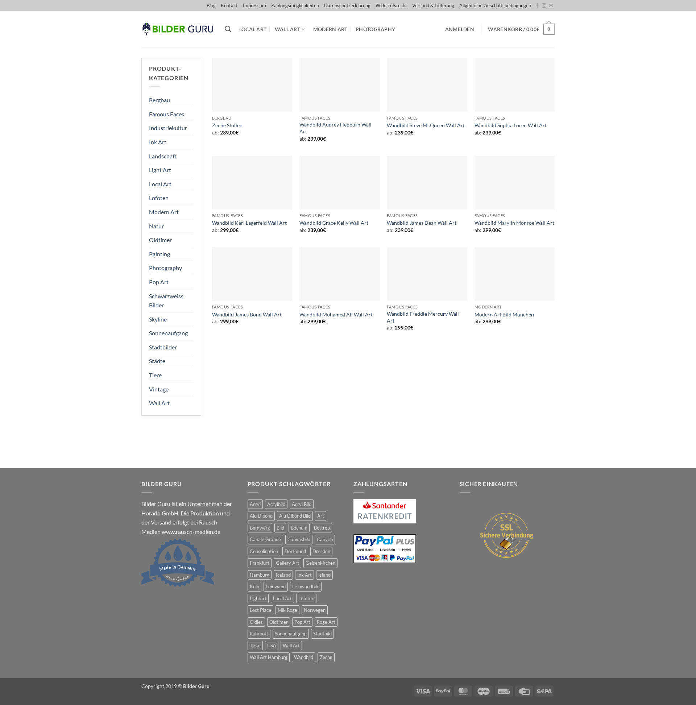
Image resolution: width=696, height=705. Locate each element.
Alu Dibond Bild (295, 516)
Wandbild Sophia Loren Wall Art (511, 125)
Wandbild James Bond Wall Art (247, 314)
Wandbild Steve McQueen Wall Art (426, 125)
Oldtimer (160, 239)
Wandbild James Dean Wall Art (421, 223)
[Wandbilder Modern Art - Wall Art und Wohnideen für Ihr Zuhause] (177, 29)
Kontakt (229, 5)
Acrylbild (276, 504)
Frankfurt (259, 563)
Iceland (283, 575)
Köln (254, 586)
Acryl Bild (301, 504)
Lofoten (159, 197)
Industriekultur (168, 127)
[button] (459, 29)
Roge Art (326, 622)
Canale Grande (265, 539)
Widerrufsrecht (391, 5)
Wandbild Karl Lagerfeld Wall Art (249, 223)
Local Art (253, 29)
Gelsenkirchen (320, 563)
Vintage (159, 389)
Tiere (155, 375)
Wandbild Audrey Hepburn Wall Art (335, 127)
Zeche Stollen (227, 125)
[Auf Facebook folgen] (537, 5)
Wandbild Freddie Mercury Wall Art (423, 317)
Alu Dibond (261, 516)
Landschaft (163, 156)
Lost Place (260, 610)
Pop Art (159, 281)
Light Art (160, 169)
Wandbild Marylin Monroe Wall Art (514, 223)
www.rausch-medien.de (191, 531)
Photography (375, 29)
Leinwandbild (305, 586)
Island (324, 575)
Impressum (254, 5)
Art (320, 516)
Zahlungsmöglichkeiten (295, 5)
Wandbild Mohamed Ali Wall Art (336, 314)
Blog (211, 5)
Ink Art (157, 141)
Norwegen (315, 610)
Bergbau (159, 99)
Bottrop (322, 528)
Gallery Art (287, 563)
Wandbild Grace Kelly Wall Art (333, 223)
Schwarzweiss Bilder (166, 301)
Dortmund (295, 551)
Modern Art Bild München (504, 314)
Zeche (326, 657)
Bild (280, 528)
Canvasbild (298, 539)
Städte (157, 360)
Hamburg (259, 575)
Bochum (299, 528)
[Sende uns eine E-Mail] (551, 5)
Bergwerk (260, 528)
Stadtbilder (163, 347)
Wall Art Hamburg (268, 657)
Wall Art (287, 29)
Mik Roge (287, 610)
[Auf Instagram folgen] (544, 5)
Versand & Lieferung (433, 5)
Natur (156, 226)
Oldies (256, 622)
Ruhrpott (259, 633)
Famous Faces (166, 114)
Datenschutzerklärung (347, 5)
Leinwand (276, 586)
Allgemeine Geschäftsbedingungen (495, 5)
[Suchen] (228, 29)
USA (271, 645)
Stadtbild (322, 633)
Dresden (321, 551)
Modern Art (330, 29)
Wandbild (303, 657)
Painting (159, 253)
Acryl (255, 504)
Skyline (158, 319)
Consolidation (264, 551)
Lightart (258, 598)
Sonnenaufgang (168, 332)
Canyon (325, 539)
